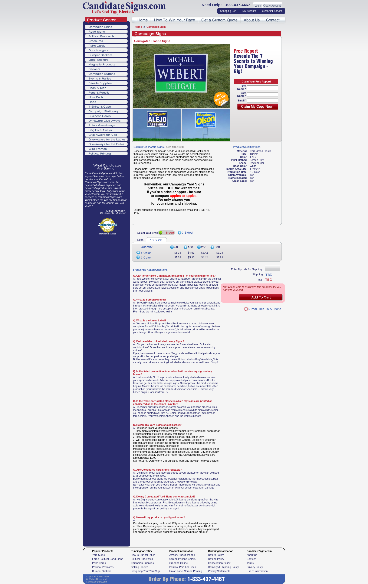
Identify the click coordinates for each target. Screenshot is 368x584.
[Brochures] (106, 40)
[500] (217, 247)
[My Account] (249, 11)
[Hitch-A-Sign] (106, 87)
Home (138, 26)
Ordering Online (178, 563)
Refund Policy (216, 559)
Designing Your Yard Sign (146, 571)
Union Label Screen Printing (185, 571)
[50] (176, 247)
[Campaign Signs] (106, 26)
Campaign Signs (156, 26)
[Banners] (106, 69)
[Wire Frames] (106, 148)
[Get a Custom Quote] (219, 20)
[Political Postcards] (106, 36)
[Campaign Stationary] (106, 111)
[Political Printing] (106, 153)
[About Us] (252, 20)
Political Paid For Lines (182, 567)
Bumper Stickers (101, 571)
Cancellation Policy (219, 563)
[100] (189, 247)
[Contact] (273, 20)
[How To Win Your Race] (174, 20)
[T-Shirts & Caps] (106, 106)
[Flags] (106, 101)
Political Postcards (103, 567)
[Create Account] (272, 5)
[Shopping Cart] (228, 11)
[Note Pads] (106, 97)
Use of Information (257, 571)
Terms (250, 563)
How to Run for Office (143, 555)
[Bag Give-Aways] (106, 130)
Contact (251, 559)
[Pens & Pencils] (106, 92)
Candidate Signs (124, 7)
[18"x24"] (156, 239)
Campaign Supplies (142, 563)
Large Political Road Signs (107, 559)
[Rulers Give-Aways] (106, 125)
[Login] (257, 5)
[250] (203, 247)
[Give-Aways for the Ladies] (106, 139)
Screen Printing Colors (182, 559)
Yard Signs (98, 555)
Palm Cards (99, 563)
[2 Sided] (185, 232)
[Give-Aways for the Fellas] (106, 144)
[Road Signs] (106, 31)
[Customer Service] (272, 11)
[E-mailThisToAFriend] (263, 309)
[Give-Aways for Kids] (106, 134)
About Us (252, 555)
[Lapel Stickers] (106, 59)
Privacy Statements (219, 571)
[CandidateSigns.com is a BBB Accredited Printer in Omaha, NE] (108, 247)
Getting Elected (139, 567)
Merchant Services (107, 234)
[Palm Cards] (106, 45)
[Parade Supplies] (106, 83)
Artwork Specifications (182, 555)
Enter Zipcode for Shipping (246, 269)
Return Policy (216, 555)
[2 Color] (152, 257)
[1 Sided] (166, 232)
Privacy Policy (255, 567)
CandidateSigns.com (96, 581)
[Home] (142, 20)
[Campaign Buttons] (106, 73)
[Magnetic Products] (106, 64)
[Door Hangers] (106, 50)
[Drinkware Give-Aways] (106, 120)
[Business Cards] (106, 115)
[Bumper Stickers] (106, 54)
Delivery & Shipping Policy (223, 567)
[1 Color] (152, 252)
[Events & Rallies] (106, 78)
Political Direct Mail (142, 559)
